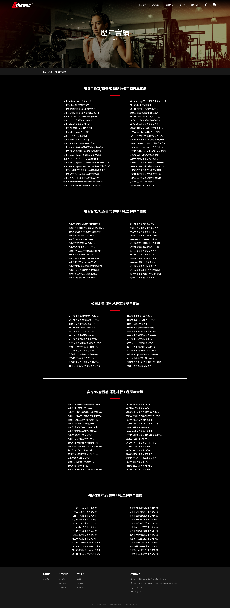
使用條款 (80, 583)
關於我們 (142, 4)
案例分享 (62, 587)
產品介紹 (62, 579)
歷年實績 (62, 583)
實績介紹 (170, 4)
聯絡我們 (195, 4)
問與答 (182, 4)
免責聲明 (80, 587)
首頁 (45, 71)
